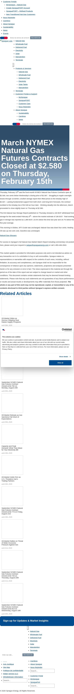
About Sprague (9, 24)
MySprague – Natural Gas (16, 5)
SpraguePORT (24, 100)
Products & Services (23, 68)
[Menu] (13, 65)
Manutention (20, 57)
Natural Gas (20, 41)
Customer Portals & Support (26, 94)
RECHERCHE (35, 38)
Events (5, 33)
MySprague (23, 97)
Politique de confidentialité (13, 671)
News (5, 30)
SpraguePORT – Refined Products (19, 11)
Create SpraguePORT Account (18, 8)
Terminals (19, 60)
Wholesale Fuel (21, 44)
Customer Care (24, 104)
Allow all (60, 362)
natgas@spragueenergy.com (37, 245)
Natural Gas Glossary (8, 235)
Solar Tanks (23, 84)
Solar (18, 54)
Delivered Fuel (21, 47)
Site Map (6, 667)
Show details (63, 356)
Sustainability (8, 27)
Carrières (6, 21)
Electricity (19, 50)
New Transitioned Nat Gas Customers (20, 14)
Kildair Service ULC (10, 674)
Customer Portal (36, 676)
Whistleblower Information (13, 677)
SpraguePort (35, 682)
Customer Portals (9, 2)
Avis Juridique (8, 664)
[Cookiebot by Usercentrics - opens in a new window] (63, 329)
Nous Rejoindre (9, 18)
